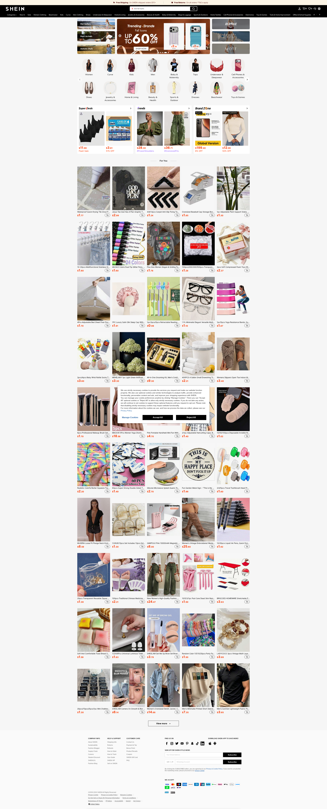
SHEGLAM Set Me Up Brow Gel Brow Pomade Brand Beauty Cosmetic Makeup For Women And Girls (163, 654)
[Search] (193, 9)
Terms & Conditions (129, 798)
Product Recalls (131, 751)
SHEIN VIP (111, 760)
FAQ (127, 760)
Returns (110, 745)
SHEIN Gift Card (132, 757)
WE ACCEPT (169, 780)
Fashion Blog (92, 763)
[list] (185, 743)
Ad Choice (137, 801)
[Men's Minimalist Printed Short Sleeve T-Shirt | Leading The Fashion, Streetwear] (198, 685)
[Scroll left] (316, 14)
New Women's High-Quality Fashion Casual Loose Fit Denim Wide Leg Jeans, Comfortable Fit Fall (163, 598)
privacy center (199, 771)
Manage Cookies (126, 795)
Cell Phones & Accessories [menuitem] (233, 15)
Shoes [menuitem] (88, 15)
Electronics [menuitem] (250, 15)
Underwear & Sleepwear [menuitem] (102, 15)
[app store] (210, 745)
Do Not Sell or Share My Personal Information (104, 798)
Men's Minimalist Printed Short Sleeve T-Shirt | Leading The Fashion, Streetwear (198, 709)
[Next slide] (207, 35)
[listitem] (93, 192)
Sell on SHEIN (112, 763)
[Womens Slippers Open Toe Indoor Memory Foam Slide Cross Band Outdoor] (233, 354)
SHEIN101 (92, 760)
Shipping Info (111, 742)
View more (162, 723)
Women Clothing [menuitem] (39, 15)
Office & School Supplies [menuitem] (302, 15)
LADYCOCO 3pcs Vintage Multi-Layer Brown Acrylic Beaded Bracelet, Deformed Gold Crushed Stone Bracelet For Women (233, 654)
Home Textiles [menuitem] (215, 15)
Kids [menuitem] (61, 15)
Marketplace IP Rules (95, 801)
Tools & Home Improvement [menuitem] (280, 15)
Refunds (110, 748)
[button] (314, 8)
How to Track (111, 754)
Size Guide (111, 757)
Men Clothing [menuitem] (78, 15)
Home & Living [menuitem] (119, 15)
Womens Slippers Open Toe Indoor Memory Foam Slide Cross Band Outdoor (233, 377)
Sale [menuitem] (29, 15)
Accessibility (119, 801)
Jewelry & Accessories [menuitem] (136, 15)
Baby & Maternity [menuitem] (169, 15)
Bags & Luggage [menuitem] (184, 15)
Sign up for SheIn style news (177, 750)
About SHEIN (92, 742)
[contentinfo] (203, 786)
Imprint (128, 801)
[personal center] (299, 8)
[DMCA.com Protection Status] (173, 792)
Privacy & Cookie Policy (214, 769)
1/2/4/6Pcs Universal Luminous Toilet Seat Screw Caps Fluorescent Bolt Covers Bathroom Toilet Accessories (128, 654)
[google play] (215, 745)
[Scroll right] (319, 14)
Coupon (129, 754)
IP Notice (109, 801)
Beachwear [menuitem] (53, 15)
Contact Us (130, 742)
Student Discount (94, 757)
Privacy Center (93, 795)
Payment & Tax (131, 745)
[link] (82, 2)
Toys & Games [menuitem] (261, 15)
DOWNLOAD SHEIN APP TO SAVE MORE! (223, 738)
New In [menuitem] (22, 15)
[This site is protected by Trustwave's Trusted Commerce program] (167, 792)
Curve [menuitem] (68, 15)
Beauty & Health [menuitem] (153, 15)
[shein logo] (15, 8)
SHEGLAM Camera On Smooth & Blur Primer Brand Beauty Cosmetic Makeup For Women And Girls (128, 709)
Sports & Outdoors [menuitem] (201, 15)
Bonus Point (130, 748)
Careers (91, 754)
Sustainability (92, 745)
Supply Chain (93, 751)
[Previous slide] (119, 35)
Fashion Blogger (94, 748)
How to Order (111, 751)
